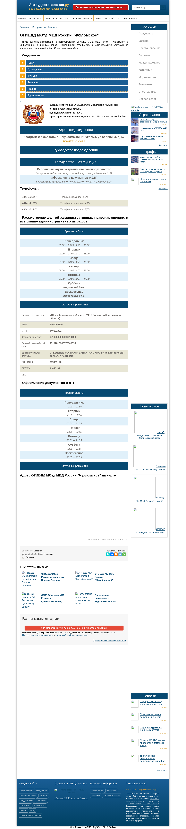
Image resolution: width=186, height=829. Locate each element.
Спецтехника (147, 91)
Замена (144, 40)
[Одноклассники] (116, 554)
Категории (145, 69)
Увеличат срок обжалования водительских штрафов (152, 758)
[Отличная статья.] (35, 554)
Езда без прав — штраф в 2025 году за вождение (152, 170)
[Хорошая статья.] (32, 554)
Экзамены (145, 84)
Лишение (145, 55)
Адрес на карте (36, 95)
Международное (149, 62)
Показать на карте (74, 141)
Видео (23, 810)
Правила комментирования (109, 640)
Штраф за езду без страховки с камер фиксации (153, 120)
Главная (22, 18)
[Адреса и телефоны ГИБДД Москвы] (71, 792)
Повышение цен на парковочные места (150, 715)
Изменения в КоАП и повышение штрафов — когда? (151, 159)
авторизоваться (98, 628)
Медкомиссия (147, 77)
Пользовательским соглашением (37, 635)
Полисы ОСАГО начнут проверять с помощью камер (152, 743)
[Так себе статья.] (26, 554)
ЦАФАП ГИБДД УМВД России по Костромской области (150, 435)
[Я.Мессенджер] (108, 554)
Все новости (162, 770)
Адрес (31, 62)
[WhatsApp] (124, 554)
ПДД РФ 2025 (64, 18)
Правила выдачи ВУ (82, 18)
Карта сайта (97, 790)
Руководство (35, 69)
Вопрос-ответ (147, 98)
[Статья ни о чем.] (23, 554)
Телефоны (33, 82)
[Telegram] (120, 554)
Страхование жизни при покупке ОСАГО (151, 137)
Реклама (96, 795)
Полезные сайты (112, 795)
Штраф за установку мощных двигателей (151, 702)
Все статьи (163, 145)
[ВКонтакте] (112, 554)
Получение (146, 33)
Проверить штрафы (127, 18)
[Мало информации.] (29, 554)
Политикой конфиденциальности (71, 635)
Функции (32, 76)
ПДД (32, 810)
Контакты (111, 790)
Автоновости (35, 18)
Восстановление (150, 48)
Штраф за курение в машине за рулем (151, 728)
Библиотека (51, 18)
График (32, 89)
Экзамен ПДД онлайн (105, 18)
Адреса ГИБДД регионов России (71, 798)
